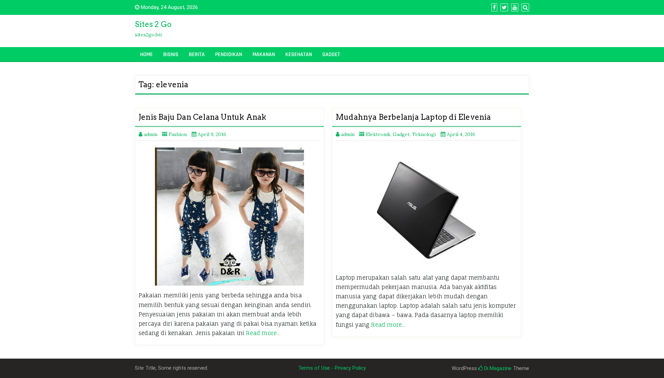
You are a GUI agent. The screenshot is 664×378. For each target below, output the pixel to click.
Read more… (263, 333)
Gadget (331, 54)
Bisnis (170, 54)
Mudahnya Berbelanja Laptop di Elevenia (413, 117)
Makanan (263, 54)
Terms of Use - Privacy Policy (332, 368)
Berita (197, 54)
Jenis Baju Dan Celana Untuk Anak (202, 117)
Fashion (178, 134)
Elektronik (378, 134)
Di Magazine (497, 368)
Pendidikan (228, 54)
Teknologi (424, 134)
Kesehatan (298, 54)
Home (146, 54)
